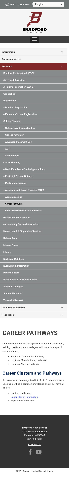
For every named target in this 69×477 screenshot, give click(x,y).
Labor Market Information (24, 397)
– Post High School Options (17, 176)
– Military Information (14, 183)
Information (8, 52)
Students (7, 66)
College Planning (12, 121)
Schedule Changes (13, 286)
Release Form (10, 238)
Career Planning (11, 162)
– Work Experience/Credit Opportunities (24, 169)
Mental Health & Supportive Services (22, 231)
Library (7, 252)
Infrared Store (10, 245)
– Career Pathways (12, 204)
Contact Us (34, 444)
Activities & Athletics (13, 307)
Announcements (11, 59)
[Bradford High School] (34, 22)
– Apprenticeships (12, 197)
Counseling (9, 94)
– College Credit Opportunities (19, 128)
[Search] (32, 4)
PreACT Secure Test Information (20, 279)
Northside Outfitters (13, 259)
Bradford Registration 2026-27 (18, 73)
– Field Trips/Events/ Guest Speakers (22, 211)
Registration (9, 101)
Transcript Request (13, 300)
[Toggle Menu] (34, 39)
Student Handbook (13, 293)
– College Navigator (13, 135)
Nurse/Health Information (16, 266)
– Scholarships (11, 156)
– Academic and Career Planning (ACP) (23, 190)
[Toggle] (62, 52)
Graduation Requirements (16, 217)
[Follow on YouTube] (39, 452)
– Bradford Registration (15, 107)
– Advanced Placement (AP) (17, 142)
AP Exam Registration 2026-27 (18, 87)
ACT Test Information (14, 80)
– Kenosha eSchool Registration (20, 114)
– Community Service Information (20, 224)
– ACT (6, 149)
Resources (8, 314)
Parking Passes (11, 273)
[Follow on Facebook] (30, 452)
